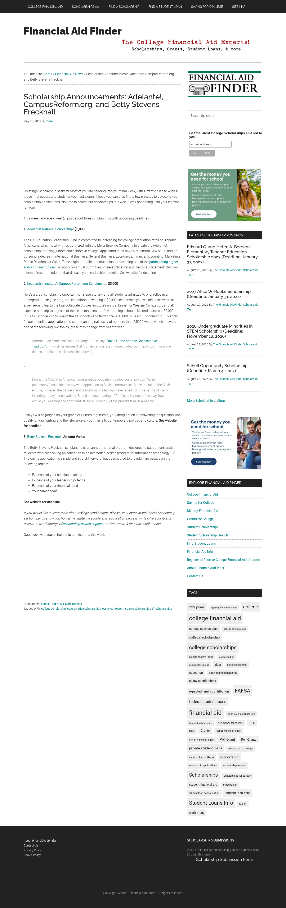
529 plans (197, 607)
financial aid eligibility (200, 723)
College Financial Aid (202, 494)
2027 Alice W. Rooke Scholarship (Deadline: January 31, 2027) (219, 294)
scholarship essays (234, 765)
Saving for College (200, 503)
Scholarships (73, 603)
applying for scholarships (224, 607)
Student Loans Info (211, 803)
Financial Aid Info (200, 552)
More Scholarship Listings (206, 401)
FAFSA (242, 690)
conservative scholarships (84, 608)
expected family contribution (209, 691)
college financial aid (215, 618)
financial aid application (241, 714)
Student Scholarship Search (207, 535)
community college (199, 665)
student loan (230, 784)
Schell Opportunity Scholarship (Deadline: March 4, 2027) (217, 368)
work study (196, 813)
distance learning (237, 664)
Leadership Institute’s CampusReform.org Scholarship (66, 284)
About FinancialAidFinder (205, 568)
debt (218, 665)
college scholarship (53, 608)
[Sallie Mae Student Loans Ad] (224, 220)
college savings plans (235, 629)
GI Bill (252, 723)
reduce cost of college (240, 748)
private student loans (205, 748)
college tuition (226, 657)
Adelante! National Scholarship (50, 229)
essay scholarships (202, 681)
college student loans (201, 656)
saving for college (201, 757)
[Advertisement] (102, 159)
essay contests (112, 608)
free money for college (230, 723)
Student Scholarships (203, 527)
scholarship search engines (83, 524)
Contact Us (195, 576)
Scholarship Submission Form (224, 859)
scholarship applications (203, 765)
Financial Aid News (51, 603)
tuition (242, 803)
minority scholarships (201, 739)
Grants (205, 730)
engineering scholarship (223, 672)
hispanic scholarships (137, 608)
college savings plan (203, 629)
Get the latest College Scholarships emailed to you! (225, 135)
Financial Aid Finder (73, 31)
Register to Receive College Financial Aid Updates (223, 560)
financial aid (205, 712)
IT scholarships (162, 608)
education (196, 673)
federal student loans (207, 701)
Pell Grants (248, 739)
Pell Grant (227, 739)
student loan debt (237, 793)
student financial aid (203, 784)
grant (192, 731)
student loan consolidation (204, 793)
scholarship (229, 757)
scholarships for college (237, 775)
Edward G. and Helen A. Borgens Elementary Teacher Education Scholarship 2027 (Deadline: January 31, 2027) (222, 254)
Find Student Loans (201, 543)
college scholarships (213, 647)
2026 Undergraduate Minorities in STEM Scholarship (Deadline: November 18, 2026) (220, 331)
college (250, 606)
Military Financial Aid (202, 511)
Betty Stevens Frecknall (44, 437)
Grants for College (200, 519)
